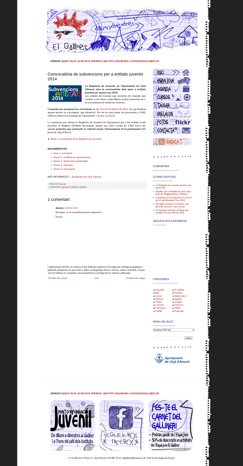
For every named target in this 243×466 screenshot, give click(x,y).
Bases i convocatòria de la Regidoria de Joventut (76, 139)
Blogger (171, 458)
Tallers (177, 308)
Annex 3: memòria (63, 165)
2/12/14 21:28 (71, 208)
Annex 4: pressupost (64, 169)
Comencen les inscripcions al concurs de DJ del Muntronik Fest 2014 (174, 199)
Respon (59, 217)
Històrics (178, 293)
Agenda (64, 187)
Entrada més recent (57, 278)
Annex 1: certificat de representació (72, 157)
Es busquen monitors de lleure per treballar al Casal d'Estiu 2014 (172, 211)
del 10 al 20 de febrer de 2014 (112, 109)
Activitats (159, 290)
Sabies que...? (181, 296)
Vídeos (158, 302)
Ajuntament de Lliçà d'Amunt (86, 176)
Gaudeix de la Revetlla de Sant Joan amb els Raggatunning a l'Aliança (173, 192)
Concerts (159, 305)
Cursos (158, 296)
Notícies (83, 187)
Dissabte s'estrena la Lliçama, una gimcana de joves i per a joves (172, 205)
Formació (178, 305)
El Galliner (74, 187)
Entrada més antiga (135, 278)
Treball (158, 311)
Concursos (160, 308)
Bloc (157, 293)
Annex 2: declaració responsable (71, 161)
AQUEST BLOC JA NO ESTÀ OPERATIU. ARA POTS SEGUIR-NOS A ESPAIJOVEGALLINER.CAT (110, 61)
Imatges (178, 302)
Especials (179, 311)
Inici (97, 278)
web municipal (107, 115)
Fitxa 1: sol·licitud (63, 153)
